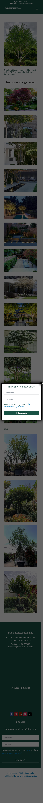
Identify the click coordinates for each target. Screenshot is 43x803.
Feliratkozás (21, 413)
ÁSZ (29, 405)
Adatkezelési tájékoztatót (14, 407)
